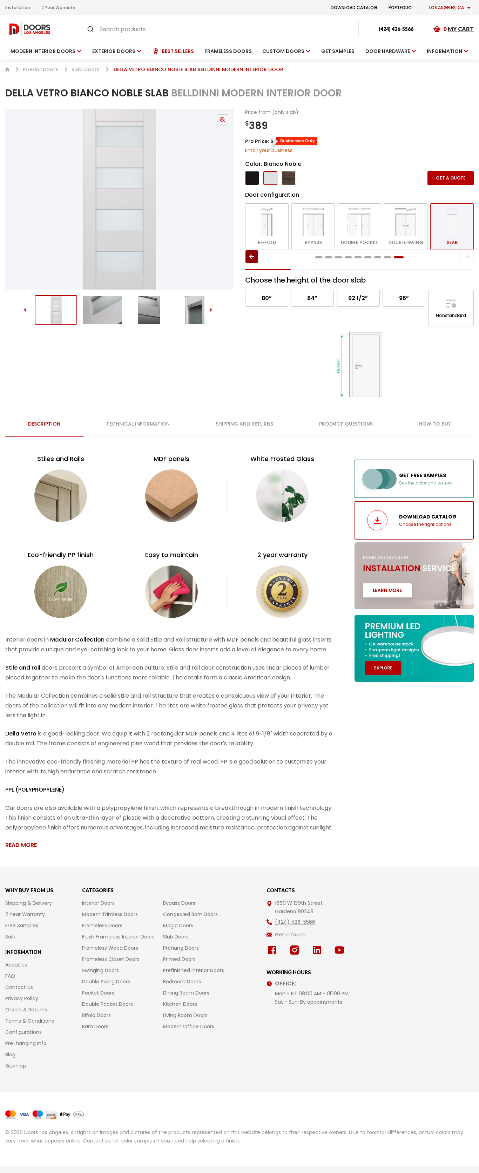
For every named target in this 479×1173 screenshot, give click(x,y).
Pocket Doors (98, 992)
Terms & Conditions (29, 1020)
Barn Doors (95, 1026)
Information (444, 51)
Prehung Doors (181, 947)
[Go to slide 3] (149, 310)
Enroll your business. (269, 150)
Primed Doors (179, 959)
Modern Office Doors (188, 1026)
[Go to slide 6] (367, 257)
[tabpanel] (171, 651)
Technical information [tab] (138, 423)
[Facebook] (274, 950)
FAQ (10, 975)
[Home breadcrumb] (7, 69)
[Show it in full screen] (119, 199)
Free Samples (21, 925)
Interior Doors (40, 69)
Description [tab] (44, 423)
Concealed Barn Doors (190, 914)
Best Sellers (178, 51)
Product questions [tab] (346, 423)
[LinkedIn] (318, 950)
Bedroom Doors (182, 981)
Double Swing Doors (106, 981)
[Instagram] (296, 950)
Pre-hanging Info (26, 1043)
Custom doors (283, 51)
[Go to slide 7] (377, 257)
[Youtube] (341, 950)
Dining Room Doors (186, 992)
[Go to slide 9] (399, 257)
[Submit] (91, 29)
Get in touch (290, 934)
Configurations (23, 1032)
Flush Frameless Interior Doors (118, 936)
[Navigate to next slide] (224, 199)
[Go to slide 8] (387, 257)
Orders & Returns (26, 1009)
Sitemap (15, 1065)
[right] (467, 256)
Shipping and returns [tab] (244, 423)
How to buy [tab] (435, 423)
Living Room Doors (185, 1015)
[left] (251, 256)
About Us (16, 964)
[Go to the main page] (29, 29)
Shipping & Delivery (28, 903)
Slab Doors (86, 69)
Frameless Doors (102, 925)
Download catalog (354, 8)
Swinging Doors (100, 970)
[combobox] (221, 29)
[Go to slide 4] (196, 310)
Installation (17, 8)
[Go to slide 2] (102, 310)
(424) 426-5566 (396, 29)
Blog (10, 1054)
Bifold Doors (96, 1015)
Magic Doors (178, 925)
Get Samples (338, 51)
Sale (10, 936)
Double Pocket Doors (107, 1004)
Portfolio (400, 8)
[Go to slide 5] (358, 257)
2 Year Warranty (58, 8)
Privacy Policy (21, 998)
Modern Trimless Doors (110, 914)
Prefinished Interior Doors (193, 970)
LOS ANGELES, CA (446, 8)
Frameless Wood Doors (110, 947)
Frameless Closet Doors (111, 959)
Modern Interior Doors (43, 51)
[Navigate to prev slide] (15, 199)
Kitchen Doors (180, 1004)
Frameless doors (228, 51)
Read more (21, 845)
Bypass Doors (179, 903)
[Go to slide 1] (56, 310)
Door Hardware (387, 51)
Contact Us (19, 987)
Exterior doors (113, 51)
